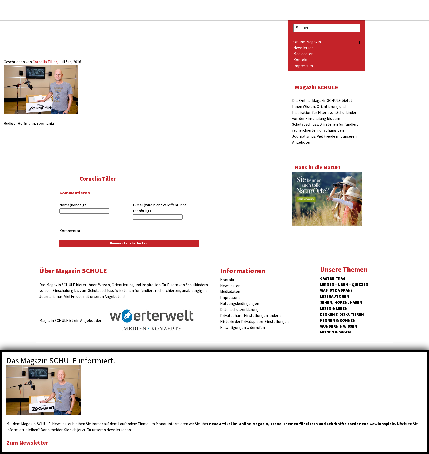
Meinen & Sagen (335, 332)
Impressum (303, 65)
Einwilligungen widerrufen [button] (242, 327)
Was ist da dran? (336, 290)
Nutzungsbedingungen (239, 303)
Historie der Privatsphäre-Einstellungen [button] (254, 321)
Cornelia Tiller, (46, 61)
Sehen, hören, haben (341, 302)
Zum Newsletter (27, 442)
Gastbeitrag (333, 278)
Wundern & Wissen (338, 326)
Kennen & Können (338, 320)
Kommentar (69, 230)
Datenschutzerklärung (239, 309)
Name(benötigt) (73, 204)
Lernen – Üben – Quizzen (344, 284)
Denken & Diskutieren (342, 314)
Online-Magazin (307, 41)
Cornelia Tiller (98, 178)
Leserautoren (334, 296)
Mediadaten (303, 53)
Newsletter (303, 47)
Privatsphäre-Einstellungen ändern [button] (250, 315)
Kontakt (300, 59)
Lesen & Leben (334, 308)
